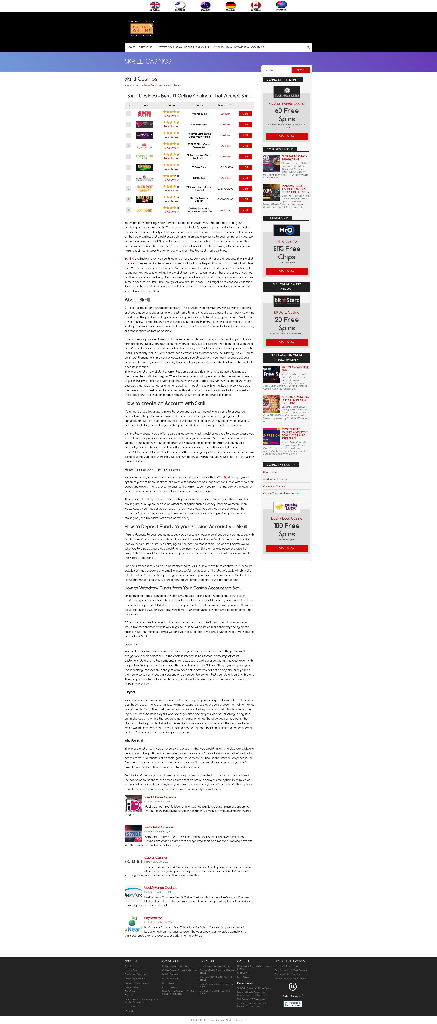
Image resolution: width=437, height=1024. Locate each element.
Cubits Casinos (156, 857)
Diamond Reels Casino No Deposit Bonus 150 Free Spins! (295, 189)
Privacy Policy (132, 970)
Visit (245, 113)
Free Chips (168, 983)
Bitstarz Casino (286, 312)
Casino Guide (150, 85)
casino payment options (168, 85)
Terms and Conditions (136, 974)
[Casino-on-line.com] (142, 36)
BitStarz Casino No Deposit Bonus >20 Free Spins (295, 400)
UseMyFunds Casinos (160, 887)
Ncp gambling (132, 987)
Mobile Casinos (170, 974)
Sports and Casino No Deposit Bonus (216, 978)
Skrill (227, 477)
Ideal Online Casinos (160, 797)
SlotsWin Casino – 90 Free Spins (294, 158)
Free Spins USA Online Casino (215, 966)
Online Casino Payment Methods (179, 970)
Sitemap (129, 1010)
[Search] (308, 47)
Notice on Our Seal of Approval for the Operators (141, 1001)
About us (129, 966)
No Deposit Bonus (171, 978)
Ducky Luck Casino (286, 518)
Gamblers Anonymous (136, 983)
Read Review (171, 115)
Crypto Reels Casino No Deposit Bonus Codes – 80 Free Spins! (295, 434)
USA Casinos (271, 472)
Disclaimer (130, 1006)
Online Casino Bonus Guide (176, 966)
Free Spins (243, 973)
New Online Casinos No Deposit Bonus (254, 967)
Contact (129, 995)
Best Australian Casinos (287, 974)
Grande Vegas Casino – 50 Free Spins (217, 985)
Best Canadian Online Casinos (291, 970)
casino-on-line (133, 85)
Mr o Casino (287, 241)
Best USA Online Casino (287, 966)
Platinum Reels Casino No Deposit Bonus (217, 971)
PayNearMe (153, 917)
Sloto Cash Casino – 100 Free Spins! (215, 992)
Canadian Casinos (274, 486)
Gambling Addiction (135, 978)
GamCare (130, 991)
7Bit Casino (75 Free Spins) (295, 369)
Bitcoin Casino (169, 987)
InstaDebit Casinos (158, 827)
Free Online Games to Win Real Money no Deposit (179, 992)
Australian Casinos (275, 479)
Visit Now (287, 136)
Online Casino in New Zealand (281, 493)
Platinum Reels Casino (287, 103)
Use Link (225, 113)
